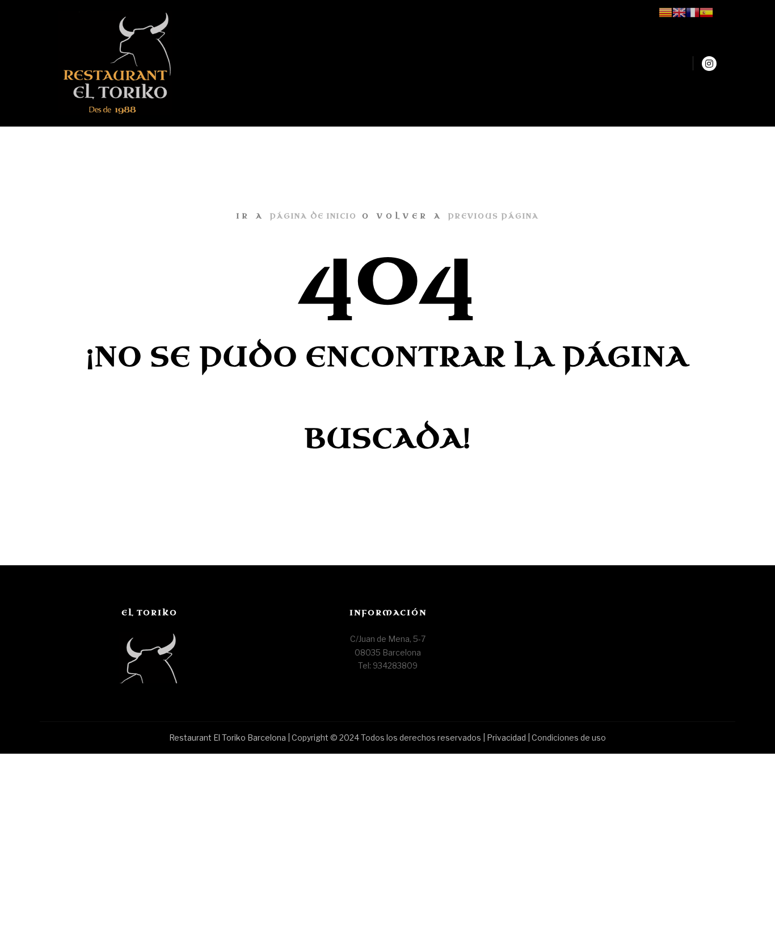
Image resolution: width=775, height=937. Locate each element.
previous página (493, 216)
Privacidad (507, 737)
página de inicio (313, 216)
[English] (679, 11)
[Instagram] (709, 63)
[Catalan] (665, 11)
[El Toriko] (115, 63)
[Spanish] (706, 11)
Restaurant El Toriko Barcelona (227, 737)
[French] (693, 11)
